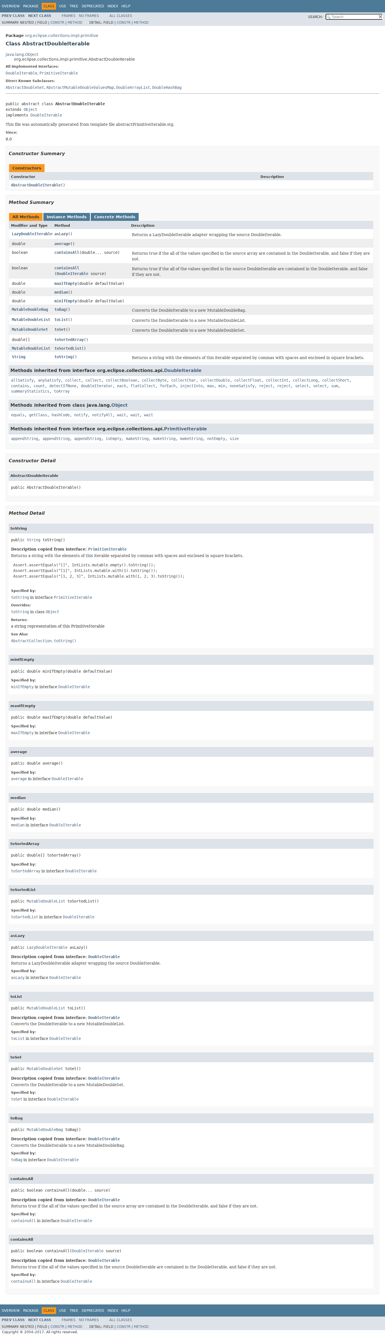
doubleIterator (96, 386)
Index (112, 6)
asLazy (61, 234)
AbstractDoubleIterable (36, 185)
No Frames (89, 16)
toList (61, 319)
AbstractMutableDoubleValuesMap (80, 87)
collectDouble (215, 380)
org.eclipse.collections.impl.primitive (61, 35)
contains (20, 386)
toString (63, 357)
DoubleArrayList (133, 87)
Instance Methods (67, 217)
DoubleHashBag (167, 87)
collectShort (335, 380)
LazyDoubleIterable (32, 234)
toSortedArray (69, 339)
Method (75, 23)
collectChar (183, 380)
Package (31, 6)
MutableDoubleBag (30, 309)
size (234, 438)
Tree (74, 6)
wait (121, 415)
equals (18, 415)
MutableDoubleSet (30, 329)
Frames (69, 16)
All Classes (120, 16)
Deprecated (93, 6)
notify (81, 415)
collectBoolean (121, 380)
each (121, 386)
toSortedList (67, 348)
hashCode (61, 415)
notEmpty (216, 438)
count (39, 386)
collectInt (277, 380)
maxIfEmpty (65, 283)
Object (30, 109)
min (221, 386)
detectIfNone (62, 386)
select (302, 386)
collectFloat (247, 380)
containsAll (66, 252)
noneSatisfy (242, 386)
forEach (168, 386)
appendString (24, 438)
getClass (38, 415)
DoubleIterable (21, 73)
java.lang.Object (22, 54)
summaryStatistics (30, 391)
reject (266, 386)
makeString (137, 438)
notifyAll (102, 415)
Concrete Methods (114, 217)
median (61, 292)
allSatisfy (22, 380)
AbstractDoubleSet (25, 87)
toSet (60, 329)
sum (334, 386)
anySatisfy (49, 380)
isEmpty (113, 438)
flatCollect (142, 386)
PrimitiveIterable (58, 73)
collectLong (305, 380)
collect (73, 380)
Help (125, 6)
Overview (11, 6)
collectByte (154, 380)
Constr (57, 23)
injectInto (191, 386)
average (62, 243)
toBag (60, 309)
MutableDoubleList (31, 319)
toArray (62, 391)
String (18, 357)
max (210, 386)
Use (62, 6)
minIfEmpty (65, 301)
